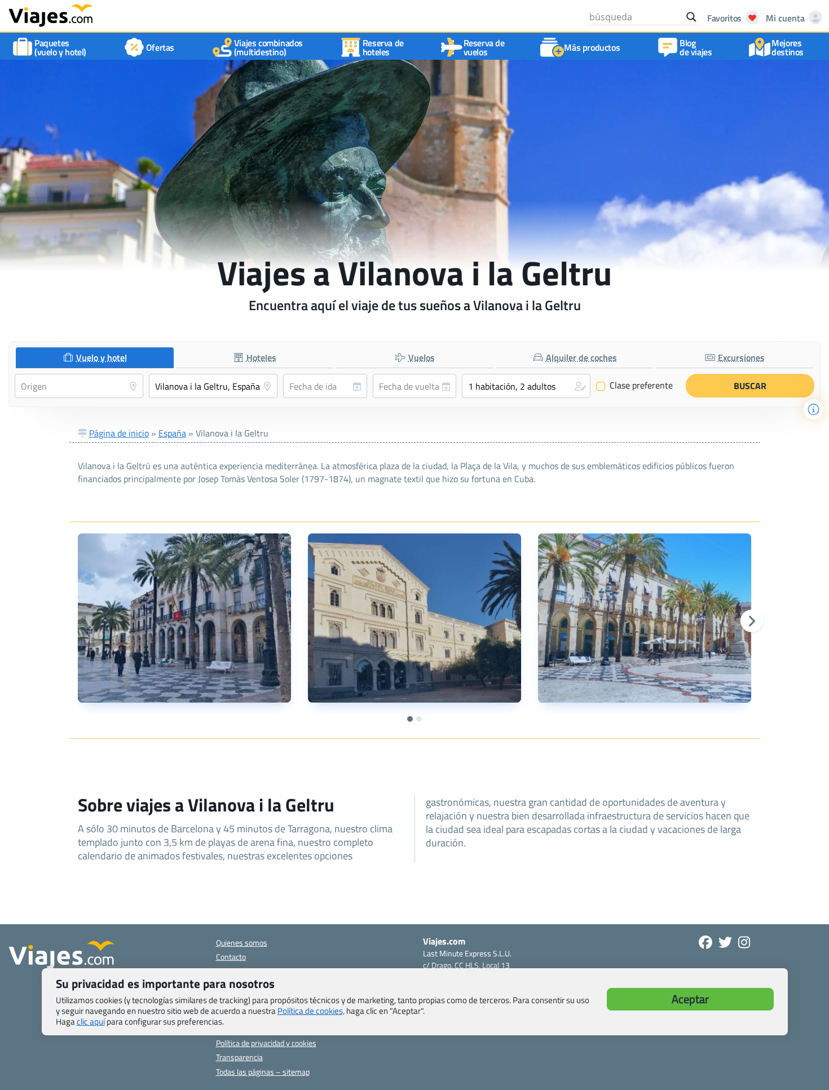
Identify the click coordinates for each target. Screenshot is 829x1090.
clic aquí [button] (91, 1021)
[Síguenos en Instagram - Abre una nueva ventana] (744, 942)
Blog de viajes (696, 47)
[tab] (95, 357)
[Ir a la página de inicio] (50, 14)
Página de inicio (119, 433)
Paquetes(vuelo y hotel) (60, 47)
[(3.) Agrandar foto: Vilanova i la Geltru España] (644, 618)
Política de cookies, (311, 1010)
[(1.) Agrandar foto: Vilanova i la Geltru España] (184, 618)
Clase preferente (635, 386)
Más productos (592, 47)
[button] (526, 386)
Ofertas (160, 47)
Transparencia (239, 1057)
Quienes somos (241, 942)
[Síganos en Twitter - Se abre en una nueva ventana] (725, 942)
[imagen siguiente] (751, 621)
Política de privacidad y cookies (266, 1043)
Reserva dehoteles (383, 47)
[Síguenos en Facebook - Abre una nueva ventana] (705, 942)
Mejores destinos (787, 47)
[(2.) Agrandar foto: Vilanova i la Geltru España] (414, 618)
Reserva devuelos (484, 47)
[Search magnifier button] (691, 17)
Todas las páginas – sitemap (263, 1072)
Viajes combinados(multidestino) (268, 47)
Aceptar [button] (690, 999)
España (172, 433)
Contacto (231, 957)
